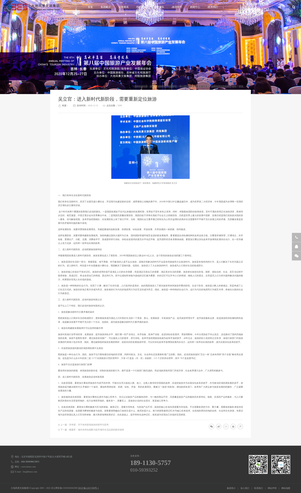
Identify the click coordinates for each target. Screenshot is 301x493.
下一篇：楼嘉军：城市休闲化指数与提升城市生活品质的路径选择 (92, 430)
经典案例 (141, 7)
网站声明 (272, 488)
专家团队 (159, 7)
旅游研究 (177, 7)
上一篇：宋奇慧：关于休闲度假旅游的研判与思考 (84, 425)
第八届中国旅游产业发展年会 (193, 86)
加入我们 (244, 488)
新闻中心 (195, 7)
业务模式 (124, 7)
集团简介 (231, 488)
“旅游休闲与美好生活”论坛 (223, 86)
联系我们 (213, 7)
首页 (90, 7)
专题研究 (172, 86)
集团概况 (106, 7)
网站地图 (285, 488)
